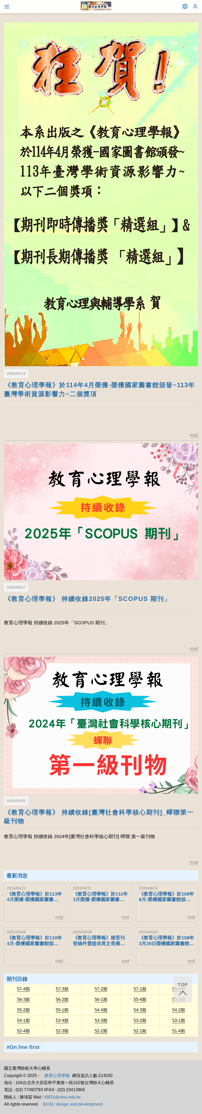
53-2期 (140, 1021)
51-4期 (178, 1031)
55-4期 (140, 1000)
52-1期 (140, 1031)
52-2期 (101, 1031)
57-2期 (101, 989)
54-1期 (23, 1021)
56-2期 (62, 1000)
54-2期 (178, 1010)
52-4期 (23, 1031)
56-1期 (101, 1000)
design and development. (73, 1104)
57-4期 (23, 989)
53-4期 (62, 1021)
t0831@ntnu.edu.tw (62, 1097)
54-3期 (140, 1010)
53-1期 (178, 1021)
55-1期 (62, 1010)
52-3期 (62, 1031)
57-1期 (140, 989)
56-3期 (23, 1000)
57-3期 (62, 989)
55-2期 (23, 1010)
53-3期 (101, 1021)
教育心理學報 (57, 1075)
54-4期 (101, 1010)
